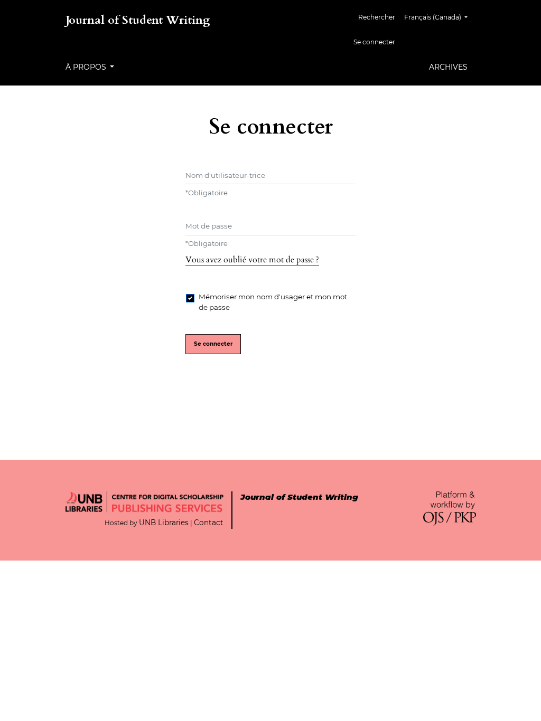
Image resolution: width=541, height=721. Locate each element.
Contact (208, 522)
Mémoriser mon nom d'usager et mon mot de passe (273, 301)
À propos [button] (87, 67)
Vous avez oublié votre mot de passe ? (252, 259)
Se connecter (374, 42)
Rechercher (376, 17)
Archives (448, 67)
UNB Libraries (164, 522)
